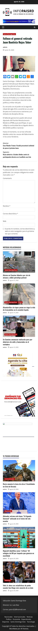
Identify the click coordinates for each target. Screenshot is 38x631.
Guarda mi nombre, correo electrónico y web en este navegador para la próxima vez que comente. (20, 231)
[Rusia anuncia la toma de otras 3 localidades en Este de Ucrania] (19, 470)
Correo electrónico (10, 214)
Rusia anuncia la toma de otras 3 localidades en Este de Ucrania (19, 485)
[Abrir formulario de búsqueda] (34, 27)
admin (5, 47)
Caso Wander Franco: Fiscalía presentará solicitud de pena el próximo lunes (18, 145)
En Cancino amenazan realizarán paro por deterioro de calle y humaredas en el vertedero (17, 342)
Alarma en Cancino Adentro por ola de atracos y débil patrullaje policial (16, 276)
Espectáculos (26, 619)
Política (8, 619)
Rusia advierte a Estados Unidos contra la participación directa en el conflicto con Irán (17, 154)
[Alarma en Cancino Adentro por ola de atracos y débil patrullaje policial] (19, 262)
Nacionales (8, 511)
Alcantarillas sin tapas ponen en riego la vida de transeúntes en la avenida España (19, 308)
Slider (20, 302)
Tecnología (31, 622)
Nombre (6, 206)
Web (4, 221)
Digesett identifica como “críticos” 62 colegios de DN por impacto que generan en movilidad (18, 553)
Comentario (7, 178)
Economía (16, 619)
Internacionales (9, 479)
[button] (3, 27)
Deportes (7, 580)
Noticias (30, 617)
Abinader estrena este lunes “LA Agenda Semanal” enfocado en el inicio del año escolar (17, 518)
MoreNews (13, 629)
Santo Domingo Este (9, 34)
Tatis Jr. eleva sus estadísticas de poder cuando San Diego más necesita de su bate (18, 586)
